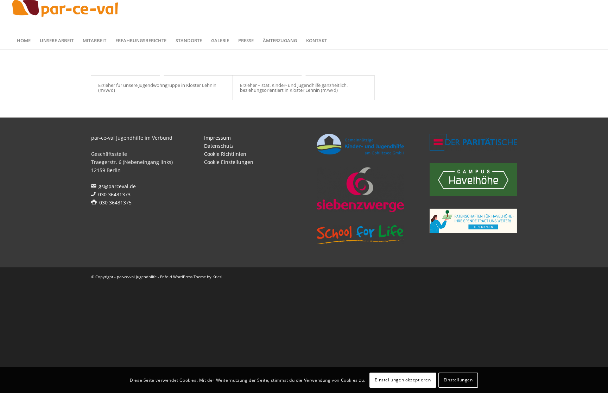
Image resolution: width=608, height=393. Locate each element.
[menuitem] (23, 40)
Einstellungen (458, 380)
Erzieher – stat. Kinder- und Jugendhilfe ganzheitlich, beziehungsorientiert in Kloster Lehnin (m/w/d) (294, 87)
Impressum (217, 137)
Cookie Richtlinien (225, 154)
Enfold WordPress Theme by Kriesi (191, 276)
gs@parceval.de (117, 186)
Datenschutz (219, 145)
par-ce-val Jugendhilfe (137, 276)
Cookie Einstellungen (228, 162)
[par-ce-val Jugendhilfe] (65, 16)
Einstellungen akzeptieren (403, 380)
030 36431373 (114, 194)
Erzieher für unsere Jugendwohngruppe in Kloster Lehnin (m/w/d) (157, 87)
